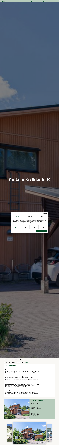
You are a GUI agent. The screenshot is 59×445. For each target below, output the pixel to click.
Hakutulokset (6, 359)
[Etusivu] (3, 1)
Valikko (55, 1)
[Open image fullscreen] (29, 433)
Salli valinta (29, 230)
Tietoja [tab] (42, 216)
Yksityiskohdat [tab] (29, 216)
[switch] (25, 227)
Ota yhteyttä (34, 1)
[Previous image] (9, 433)
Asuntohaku (40, 1)
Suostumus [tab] (17, 216)
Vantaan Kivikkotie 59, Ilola (16, 359)
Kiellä (18, 230)
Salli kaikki (41, 230)
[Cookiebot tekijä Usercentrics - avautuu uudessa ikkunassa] (43, 213)
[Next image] (49, 433)
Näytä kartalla (26, 362)
